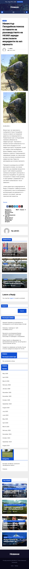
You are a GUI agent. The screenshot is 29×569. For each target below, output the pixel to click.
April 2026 (5, 377)
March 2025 (6, 426)
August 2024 (6, 445)
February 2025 (7, 430)
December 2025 (7, 392)
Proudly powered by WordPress (10, 560)
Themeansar (14, 562)
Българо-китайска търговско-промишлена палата (11, 464)
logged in (12, 298)
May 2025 (5, 419)
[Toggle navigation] (13, 12)
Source (5, 202)
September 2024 (7, 441)
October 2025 (6, 400)
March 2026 (6, 381)
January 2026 (6, 388)
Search (4, 306)
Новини (14, 7)
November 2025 (7, 396)
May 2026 (5, 373)
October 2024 (6, 438)
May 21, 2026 (8, 495)
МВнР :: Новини (20, 209)
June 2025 (5, 415)
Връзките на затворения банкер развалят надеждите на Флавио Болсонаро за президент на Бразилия (13, 335)
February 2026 (7, 385)
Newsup (23, 560)
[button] (24, 12)
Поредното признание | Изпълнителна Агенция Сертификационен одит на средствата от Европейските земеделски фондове (9, 215)
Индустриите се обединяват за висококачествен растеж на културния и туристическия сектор (14, 341)
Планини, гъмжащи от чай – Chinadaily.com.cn (13, 508)
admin (10, 48)
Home (12, 565)
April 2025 (5, 423)
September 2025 (7, 404)
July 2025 (5, 411)
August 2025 (6, 407)
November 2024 (7, 434)
